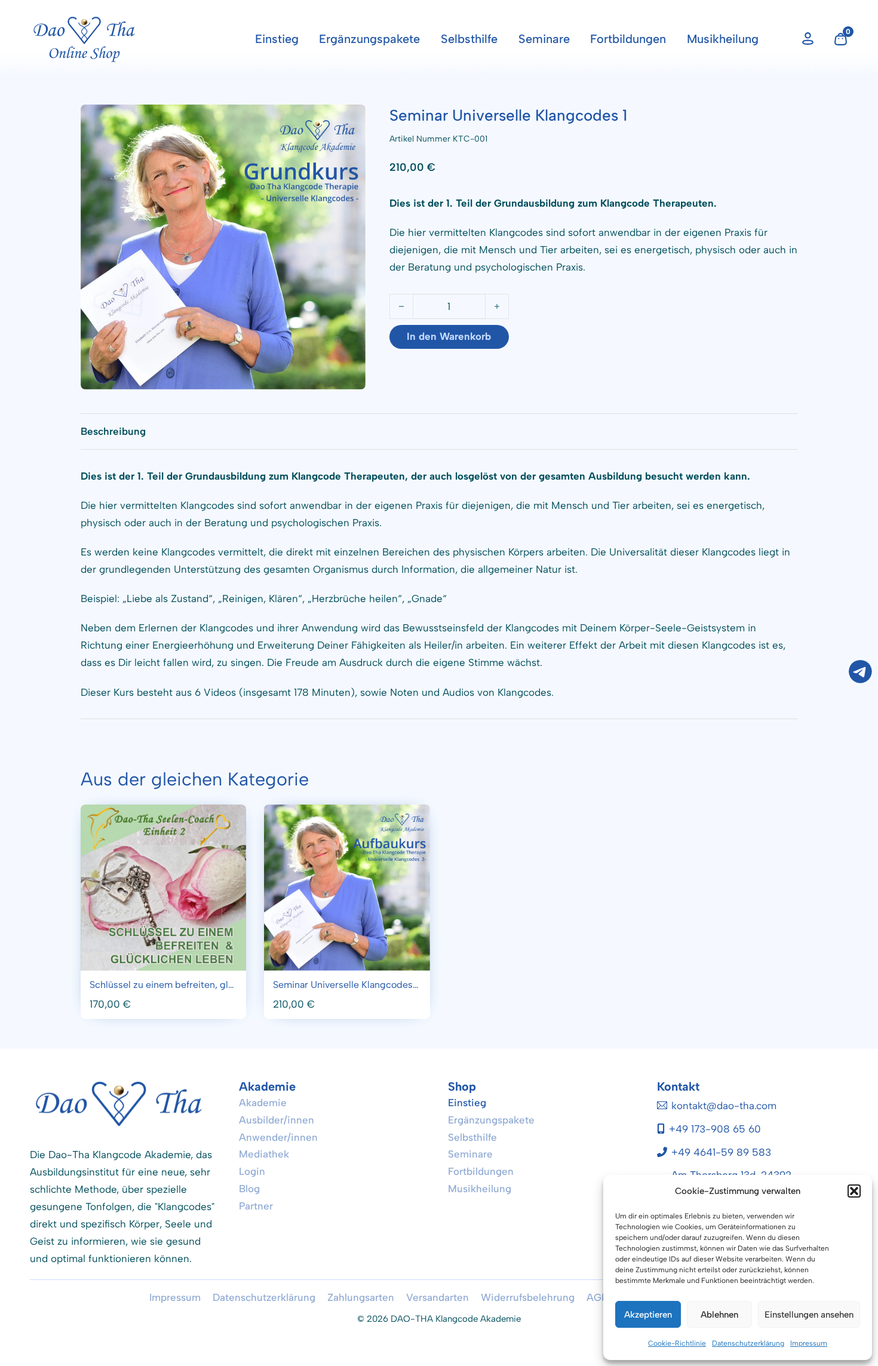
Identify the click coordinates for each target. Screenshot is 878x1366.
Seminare (544, 39)
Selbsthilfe (469, 39)
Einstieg (277, 39)
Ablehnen (719, 1314)
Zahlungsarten (360, 1297)
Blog (249, 1189)
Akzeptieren (648, 1314)
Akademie (263, 1103)
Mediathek (264, 1154)
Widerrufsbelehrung (528, 1297)
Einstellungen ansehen (809, 1314)
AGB (597, 1297)
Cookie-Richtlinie (677, 1343)
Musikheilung (723, 39)
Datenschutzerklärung (748, 1343)
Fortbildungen (628, 39)
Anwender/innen (278, 1137)
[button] (854, 1191)
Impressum (808, 1343)
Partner (256, 1206)
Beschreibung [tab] (113, 431)
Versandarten (437, 1297)
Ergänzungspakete (369, 39)
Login (252, 1171)
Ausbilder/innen (276, 1120)
